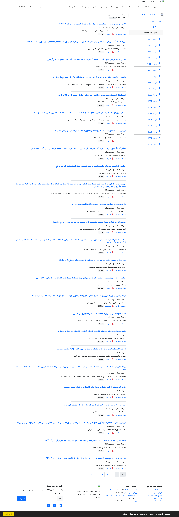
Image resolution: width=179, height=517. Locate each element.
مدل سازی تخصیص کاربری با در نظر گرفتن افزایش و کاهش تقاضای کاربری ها (94, 405)
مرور (132, 7)
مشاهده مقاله (121, 34)
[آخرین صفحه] (92, 474)
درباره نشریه (157, 492)
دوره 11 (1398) (152, 82)
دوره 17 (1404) (152, 45)
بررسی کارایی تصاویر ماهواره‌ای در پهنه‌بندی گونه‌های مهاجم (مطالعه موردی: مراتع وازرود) (89, 222)
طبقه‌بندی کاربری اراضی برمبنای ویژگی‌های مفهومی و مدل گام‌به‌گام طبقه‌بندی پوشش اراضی (89, 77)
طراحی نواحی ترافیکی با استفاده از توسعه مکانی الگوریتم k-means (99, 204)
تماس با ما (72, 7)
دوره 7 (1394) (152, 107)
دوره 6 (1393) (152, 113)
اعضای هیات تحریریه (155, 495)
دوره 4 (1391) (152, 126)
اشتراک (22, 499)
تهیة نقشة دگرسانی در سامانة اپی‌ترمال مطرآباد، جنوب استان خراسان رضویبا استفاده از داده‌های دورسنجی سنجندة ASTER (75, 41)
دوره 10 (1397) (152, 89)
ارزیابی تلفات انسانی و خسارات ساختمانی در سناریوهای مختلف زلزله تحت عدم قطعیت (91, 349)
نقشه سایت (158, 503)
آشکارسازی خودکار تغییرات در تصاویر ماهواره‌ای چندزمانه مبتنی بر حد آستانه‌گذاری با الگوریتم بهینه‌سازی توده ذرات (78, 113)
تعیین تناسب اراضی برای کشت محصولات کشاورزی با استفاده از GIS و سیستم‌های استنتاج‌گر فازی (86, 59)
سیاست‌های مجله (119, 7)
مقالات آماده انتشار (154, 21)
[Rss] (48, 506)
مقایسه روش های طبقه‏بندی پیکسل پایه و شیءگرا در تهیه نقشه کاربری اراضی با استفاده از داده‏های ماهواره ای (81, 278)
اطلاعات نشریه (145, 7)
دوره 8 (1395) (152, 101)
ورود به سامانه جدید (130, 501)
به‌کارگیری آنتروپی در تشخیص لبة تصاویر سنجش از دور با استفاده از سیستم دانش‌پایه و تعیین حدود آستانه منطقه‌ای (78, 148)
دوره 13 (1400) (152, 70)
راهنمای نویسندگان (100, 7)
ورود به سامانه (37, 7)
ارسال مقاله (85, 7)
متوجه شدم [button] (9, 513)
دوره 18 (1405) (152, 39)
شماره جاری (157, 26)
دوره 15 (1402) (152, 58)
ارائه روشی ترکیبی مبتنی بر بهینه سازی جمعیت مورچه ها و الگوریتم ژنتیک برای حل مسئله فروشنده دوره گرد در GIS (78, 295)
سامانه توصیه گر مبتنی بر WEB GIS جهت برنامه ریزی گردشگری (99, 313)
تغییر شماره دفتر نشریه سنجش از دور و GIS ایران (121, 497)
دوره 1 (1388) (152, 144)
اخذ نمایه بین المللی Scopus (123, 490)
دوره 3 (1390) (152, 132)
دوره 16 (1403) (152, 51)
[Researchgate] (54, 506)
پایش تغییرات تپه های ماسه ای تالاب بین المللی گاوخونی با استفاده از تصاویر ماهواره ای (91, 331)
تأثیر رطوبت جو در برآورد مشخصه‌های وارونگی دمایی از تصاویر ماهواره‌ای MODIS (92, 24)
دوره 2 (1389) (152, 138)
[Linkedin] (60, 506)
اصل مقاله (105, 34)
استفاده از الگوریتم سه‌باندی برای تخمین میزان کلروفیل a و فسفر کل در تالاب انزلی (92, 95)
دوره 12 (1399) (152, 76)
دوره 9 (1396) (152, 95)
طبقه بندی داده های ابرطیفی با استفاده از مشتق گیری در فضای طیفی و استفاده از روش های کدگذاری (85, 440)
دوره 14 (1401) (152, 64)
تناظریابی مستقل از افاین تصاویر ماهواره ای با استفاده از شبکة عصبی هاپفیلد (95, 387)
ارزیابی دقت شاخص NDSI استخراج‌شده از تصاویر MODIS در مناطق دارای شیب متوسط (90, 130)
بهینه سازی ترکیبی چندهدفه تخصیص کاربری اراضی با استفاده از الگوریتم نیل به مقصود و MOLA (86, 458)
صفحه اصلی (158, 7)
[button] (121, 514)
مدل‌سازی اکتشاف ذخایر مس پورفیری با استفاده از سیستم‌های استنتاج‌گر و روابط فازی (91, 260)
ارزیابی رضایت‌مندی (130, 492)
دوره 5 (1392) (152, 119)
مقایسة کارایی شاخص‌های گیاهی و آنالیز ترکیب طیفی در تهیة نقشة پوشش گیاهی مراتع (91, 166)
